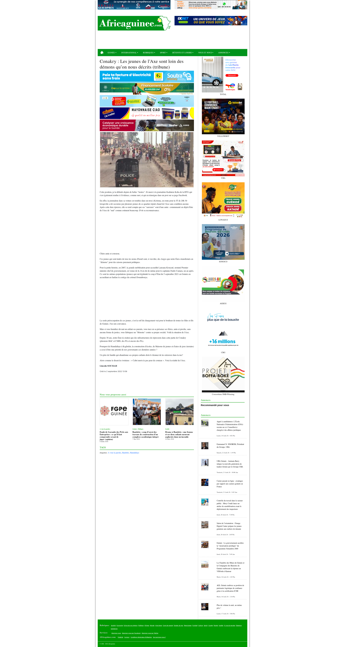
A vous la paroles (114, 452)
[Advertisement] (172, 41)
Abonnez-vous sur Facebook (131, 633)
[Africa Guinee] (134, 23)
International (129, 52)
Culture (200, 625)
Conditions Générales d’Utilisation (141, 637)
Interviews (158, 625)
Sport (163, 52)
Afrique (146, 625)
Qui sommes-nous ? (159, 637)
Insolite (221, 625)
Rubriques (148, 52)
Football (194, 625)
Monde (152, 625)
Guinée (111, 52)
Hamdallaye (134, 452)
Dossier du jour (178, 625)
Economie (120, 625)
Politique (141, 625)
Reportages (188, 625)
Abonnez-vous (116, 633)
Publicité (120, 637)
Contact (127, 637)
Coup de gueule (168, 625)
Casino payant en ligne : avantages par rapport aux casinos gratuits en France (230, 484)
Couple (210, 625)
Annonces (223, 52)
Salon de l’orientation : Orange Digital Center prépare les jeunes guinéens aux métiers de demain (229, 526)
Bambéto (125, 452)
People (216, 625)
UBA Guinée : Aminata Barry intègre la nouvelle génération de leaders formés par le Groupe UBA (230, 464)
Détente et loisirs (182, 52)
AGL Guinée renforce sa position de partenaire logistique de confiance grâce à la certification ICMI (230, 588)
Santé (206, 625)
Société (113, 625)
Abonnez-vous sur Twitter (150, 633)
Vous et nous (205, 52)
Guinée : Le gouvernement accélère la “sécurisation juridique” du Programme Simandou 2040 (230, 546)
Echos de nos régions (130, 625)
